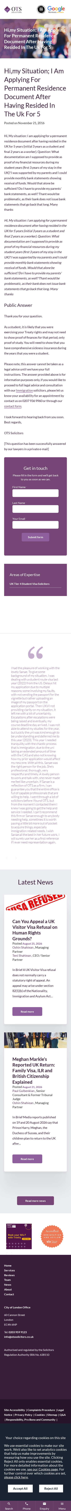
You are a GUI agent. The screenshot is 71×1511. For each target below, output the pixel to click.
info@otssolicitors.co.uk (19, 1337)
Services (9, 1270)
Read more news (35, 1200)
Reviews (9, 1275)
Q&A (63, 1414)
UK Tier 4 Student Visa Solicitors (29, 583)
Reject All (51, 1488)
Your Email (18, 518)
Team (7, 1280)
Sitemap (52, 1414)
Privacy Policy (23, 1414)
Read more (27, 1011)
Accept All (20, 1488)
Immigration (24, 390)
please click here (16, 1477)
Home (8, 1265)
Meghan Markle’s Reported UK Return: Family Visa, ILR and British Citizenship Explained (33, 1071)
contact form (12, 406)
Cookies (40, 1414)
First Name (19, 487)
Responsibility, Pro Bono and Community (30, 1419)
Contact (9, 1294)
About (8, 1289)
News (7, 1284)
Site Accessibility (14, 1410)
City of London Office (17, 1307)
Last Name (18, 502)
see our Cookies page (42, 1469)
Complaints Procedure (41, 1410)
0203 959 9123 (18, 1332)
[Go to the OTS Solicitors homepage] (12, 9)
